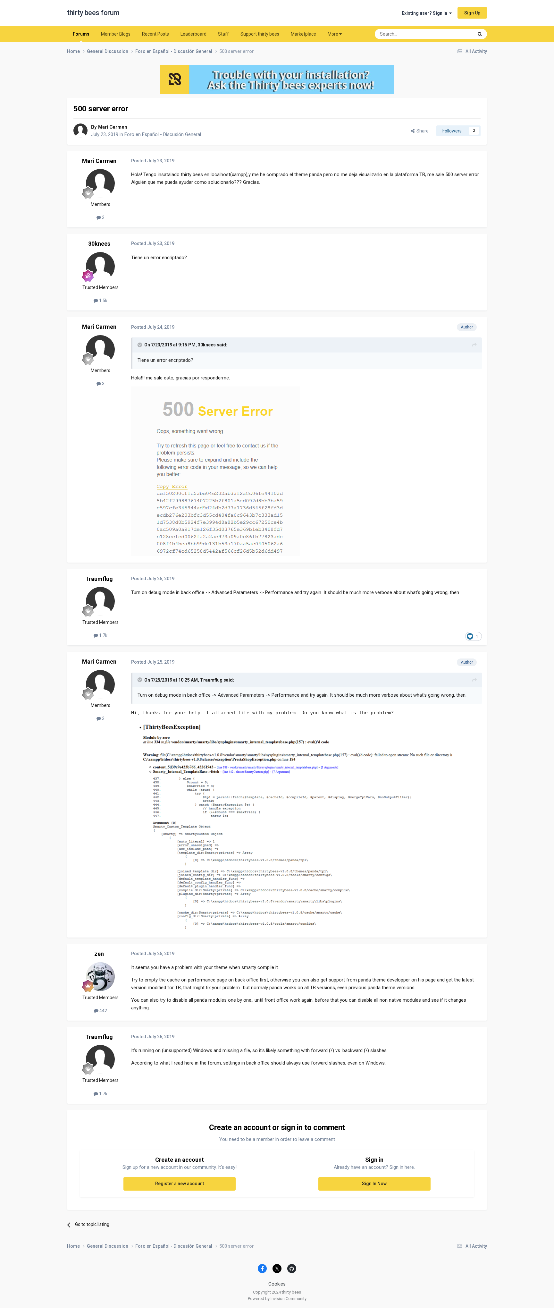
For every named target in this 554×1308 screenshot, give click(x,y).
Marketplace (303, 34)
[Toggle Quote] (140, 344)
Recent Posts (155, 34)
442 (102, 1010)
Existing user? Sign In (425, 13)
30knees (99, 243)
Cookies (277, 1284)
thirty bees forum (93, 13)
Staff (223, 34)
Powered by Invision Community (277, 1298)
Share (422, 130)
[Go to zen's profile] (100, 976)
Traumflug (99, 578)
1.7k (102, 635)
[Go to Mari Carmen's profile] (80, 130)
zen (99, 953)
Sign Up (472, 12)
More (333, 34)
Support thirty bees (259, 34)
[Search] (480, 34)
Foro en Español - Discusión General (162, 134)
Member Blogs (115, 34)
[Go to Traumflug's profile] (100, 601)
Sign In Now (374, 1183)
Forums (81, 34)
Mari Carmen (112, 127)
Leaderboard (193, 34)
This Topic (455, 34)
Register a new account (179, 1183)
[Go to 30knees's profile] (100, 266)
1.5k (102, 300)
